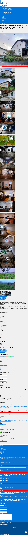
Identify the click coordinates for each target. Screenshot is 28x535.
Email (7, 356)
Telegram (12, 356)
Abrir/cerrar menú (2, 0)
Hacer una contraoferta (3, 296)
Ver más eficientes (2, 503)
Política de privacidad (9, 520)
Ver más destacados (3, 424)
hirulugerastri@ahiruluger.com (4, 4)
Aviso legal (14, 527)
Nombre (1, 508)
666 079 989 (5, 5)
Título (1, 374)
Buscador (3, 14)
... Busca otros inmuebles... (6, 13)
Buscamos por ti (2, 6)
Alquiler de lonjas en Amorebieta (7, 11)
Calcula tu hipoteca (2, 299)
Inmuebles (3, 7)
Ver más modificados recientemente (5, 478)
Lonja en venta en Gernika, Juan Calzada (7, 438)
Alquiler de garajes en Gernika (7, 12)
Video (2, 31)
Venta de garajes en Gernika (7, 10)
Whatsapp (9, 356)
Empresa (3, 15)
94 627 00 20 (2, 5)
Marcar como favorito (3, 298)
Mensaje (1, 513)
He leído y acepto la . (6, 520)
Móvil (1, 510)
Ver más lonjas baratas (3, 441)
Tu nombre (2, 376)
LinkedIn (5, 356)
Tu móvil (1, 377)
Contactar (2, 385)
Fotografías (3, 30)
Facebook (1, 356)
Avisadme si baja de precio (3, 297)
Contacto (3, 16)
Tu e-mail (1, 379)
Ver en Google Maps (3, 349)
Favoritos (3, 17)
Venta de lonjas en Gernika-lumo (7, 9)
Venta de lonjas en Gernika (7, 8)
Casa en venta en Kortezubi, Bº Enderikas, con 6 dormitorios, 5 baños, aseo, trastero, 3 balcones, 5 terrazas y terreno (13, 468)
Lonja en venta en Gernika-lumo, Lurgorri (7, 429)
